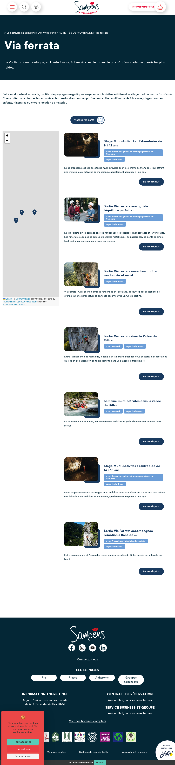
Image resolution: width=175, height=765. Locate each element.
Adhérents (102, 677)
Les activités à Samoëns (21, 32)
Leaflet (8, 298)
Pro (44, 677)
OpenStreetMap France (14, 304)
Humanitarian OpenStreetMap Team (20, 301)
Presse (73, 677)
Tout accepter (22, 742)
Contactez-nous (87, 659)
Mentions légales (56, 752)
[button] (22, 212)
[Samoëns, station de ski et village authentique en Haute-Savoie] (86, 7)
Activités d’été (47, 32)
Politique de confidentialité (94, 752)
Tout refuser (22, 749)
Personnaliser (23, 756)
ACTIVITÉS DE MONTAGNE (76, 32)
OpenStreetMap (23, 298)
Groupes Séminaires (131, 679)
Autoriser (100, 762)
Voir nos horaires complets (87, 721)
